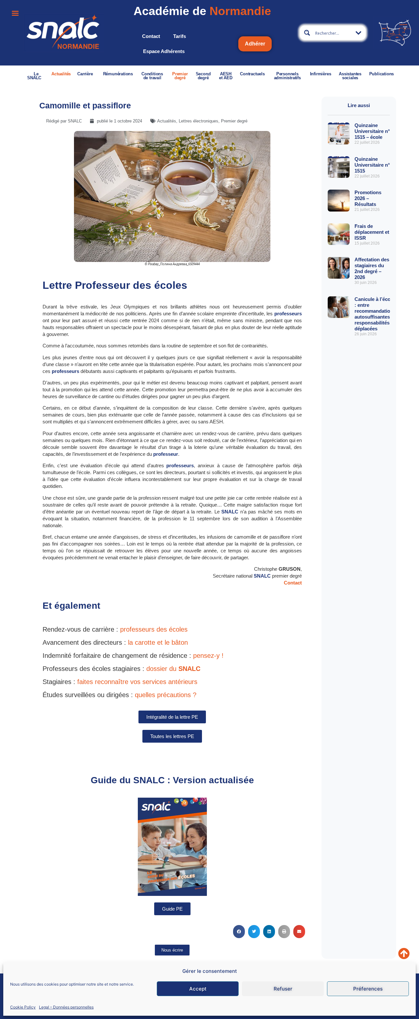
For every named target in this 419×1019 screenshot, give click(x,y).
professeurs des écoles (154, 629)
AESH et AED (225, 75)
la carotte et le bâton (158, 642)
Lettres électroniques (198, 121)
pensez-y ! (208, 655)
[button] (239, 931)
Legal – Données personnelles (66, 1007)
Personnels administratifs (287, 75)
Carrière (85, 73)
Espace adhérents (164, 51)
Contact (151, 36)
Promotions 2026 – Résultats (368, 198)
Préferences (368, 989)
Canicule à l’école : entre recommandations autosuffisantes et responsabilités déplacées (375, 313)
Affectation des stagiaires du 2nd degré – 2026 (372, 268)
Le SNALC (34, 75)
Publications (381, 73)
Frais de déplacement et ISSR (372, 232)
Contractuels (252, 73)
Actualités (61, 73)
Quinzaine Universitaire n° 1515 (372, 165)
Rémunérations (118, 73)
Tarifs (179, 36)
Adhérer (255, 43)
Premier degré (180, 75)
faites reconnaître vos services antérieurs (137, 681)
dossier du (173, 668)
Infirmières (320, 73)
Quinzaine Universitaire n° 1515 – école (372, 131)
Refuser (283, 989)
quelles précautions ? (165, 694)
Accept (198, 989)
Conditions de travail (152, 75)
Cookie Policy (23, 1007)
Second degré (203, 75)
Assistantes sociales (350, 75)
